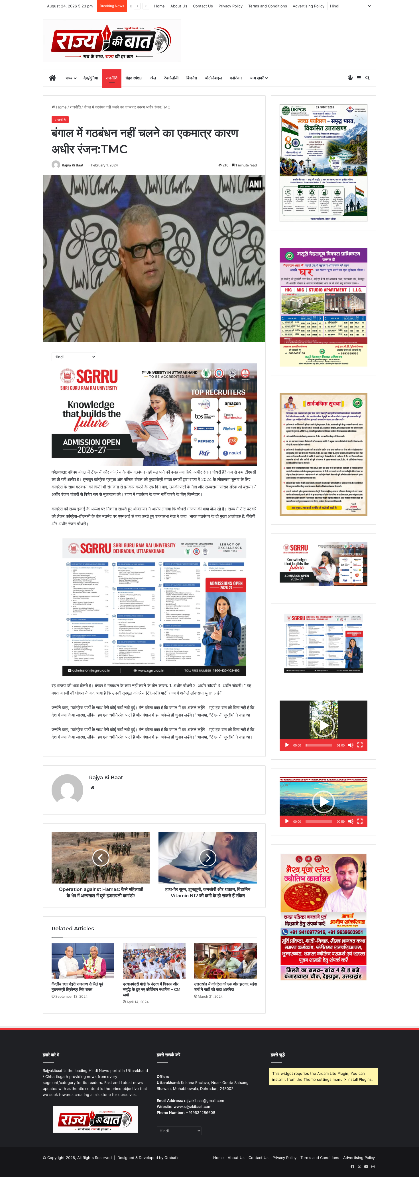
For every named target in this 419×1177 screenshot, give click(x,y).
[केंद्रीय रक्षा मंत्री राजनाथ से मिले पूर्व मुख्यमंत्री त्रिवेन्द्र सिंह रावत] (83, 961)
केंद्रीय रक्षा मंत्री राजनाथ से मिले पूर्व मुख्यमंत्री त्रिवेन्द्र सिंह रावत (77, 986)
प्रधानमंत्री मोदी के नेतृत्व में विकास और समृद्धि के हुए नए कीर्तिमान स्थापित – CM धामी (151, 989)
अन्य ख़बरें (257, 77)
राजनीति (111, 77)
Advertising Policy (308, 6)
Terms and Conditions (267, 6)
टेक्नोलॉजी (171, 77)
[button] (323, 725)
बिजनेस (191, 77)
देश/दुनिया (91, 77)
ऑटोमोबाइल (213, 77)
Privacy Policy (231, 6)
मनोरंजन (236, 77)
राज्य (69, 77)
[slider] (319, 745)
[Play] (287, 745)
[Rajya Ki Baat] (112, 40)
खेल (153, 77)
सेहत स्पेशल (133, 77)
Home (159, 6)
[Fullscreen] (360, 745)
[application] (323, 726)
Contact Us (203, 6)
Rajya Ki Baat (73, 165)
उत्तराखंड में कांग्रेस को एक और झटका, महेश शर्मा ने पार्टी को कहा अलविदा (225, 986)
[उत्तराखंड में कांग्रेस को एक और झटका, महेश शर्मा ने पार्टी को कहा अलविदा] (225, 961)
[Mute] (351, 745)
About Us (178, 6)
